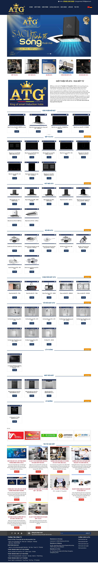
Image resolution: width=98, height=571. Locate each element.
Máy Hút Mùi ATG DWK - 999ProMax (49, 200)
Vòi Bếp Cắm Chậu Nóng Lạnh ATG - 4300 (83, 320)
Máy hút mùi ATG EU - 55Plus (31, 220)
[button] (13, 36)
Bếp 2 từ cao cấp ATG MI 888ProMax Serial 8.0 (14, 153)
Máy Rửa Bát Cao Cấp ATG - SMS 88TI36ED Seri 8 (32, 392)
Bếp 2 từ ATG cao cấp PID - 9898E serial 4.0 (49, 153)
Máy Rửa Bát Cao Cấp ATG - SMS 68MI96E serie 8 (14, 392)
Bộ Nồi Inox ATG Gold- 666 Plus (66, 247)
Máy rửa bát (49, 375)
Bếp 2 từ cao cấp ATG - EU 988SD (15, 175)
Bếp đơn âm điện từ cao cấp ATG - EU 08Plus (31, 175)
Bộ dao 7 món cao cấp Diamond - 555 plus (83, 247)
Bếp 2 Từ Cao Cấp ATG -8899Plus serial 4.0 (17, 128)
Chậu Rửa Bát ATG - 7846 (32, 293)
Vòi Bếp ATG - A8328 (49, 340)
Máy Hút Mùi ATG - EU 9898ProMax (15, 200)
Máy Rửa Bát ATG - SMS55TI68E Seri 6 (49, 392)
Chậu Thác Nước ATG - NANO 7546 (49, 294)
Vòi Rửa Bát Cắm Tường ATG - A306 (14, 320)
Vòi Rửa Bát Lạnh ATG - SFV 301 (49, 320)
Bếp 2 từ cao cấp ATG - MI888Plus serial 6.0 (49, 175)
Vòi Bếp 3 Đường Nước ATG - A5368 (31, 341)
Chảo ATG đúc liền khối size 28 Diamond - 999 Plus (32, 247)
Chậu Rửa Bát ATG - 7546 (14, 293)
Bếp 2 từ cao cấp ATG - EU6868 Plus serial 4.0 (60, 128)
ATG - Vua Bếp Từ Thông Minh (59, 489)
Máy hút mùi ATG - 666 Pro (66, 199)
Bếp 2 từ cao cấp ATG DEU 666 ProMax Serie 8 (32, 153)
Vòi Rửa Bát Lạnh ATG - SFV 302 (31, 320)
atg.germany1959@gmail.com (83, 1)
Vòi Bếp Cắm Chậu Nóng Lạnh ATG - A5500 (66, 320)
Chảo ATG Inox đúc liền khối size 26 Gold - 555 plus (49, 247)
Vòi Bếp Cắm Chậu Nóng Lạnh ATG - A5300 (14, 341)
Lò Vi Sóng (49, 350)
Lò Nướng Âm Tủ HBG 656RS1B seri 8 (15, 418)
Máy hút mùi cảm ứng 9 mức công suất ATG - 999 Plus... (38, 128)
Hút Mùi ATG (31, 75)
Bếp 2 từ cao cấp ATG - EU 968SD (81, 127)
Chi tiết (16, 131)
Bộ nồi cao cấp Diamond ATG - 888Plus (32, 268)
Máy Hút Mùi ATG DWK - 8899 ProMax (31, 200)
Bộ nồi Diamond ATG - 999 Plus (15, 268)
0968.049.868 (68, 1)
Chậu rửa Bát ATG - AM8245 (66, 293)
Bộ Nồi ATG (49, 75)
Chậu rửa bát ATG (66, 75)
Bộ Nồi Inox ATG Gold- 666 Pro (15, 246)
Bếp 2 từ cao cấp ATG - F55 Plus (66, 153)
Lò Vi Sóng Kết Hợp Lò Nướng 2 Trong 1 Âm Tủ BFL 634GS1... (14, 366)
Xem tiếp (17, 471)
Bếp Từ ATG (14, 75)
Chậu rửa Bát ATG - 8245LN (83, 293)
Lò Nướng (49, 401)
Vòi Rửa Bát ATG (83, 75)
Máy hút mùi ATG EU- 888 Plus (14, 220)
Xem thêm (87, 137)
